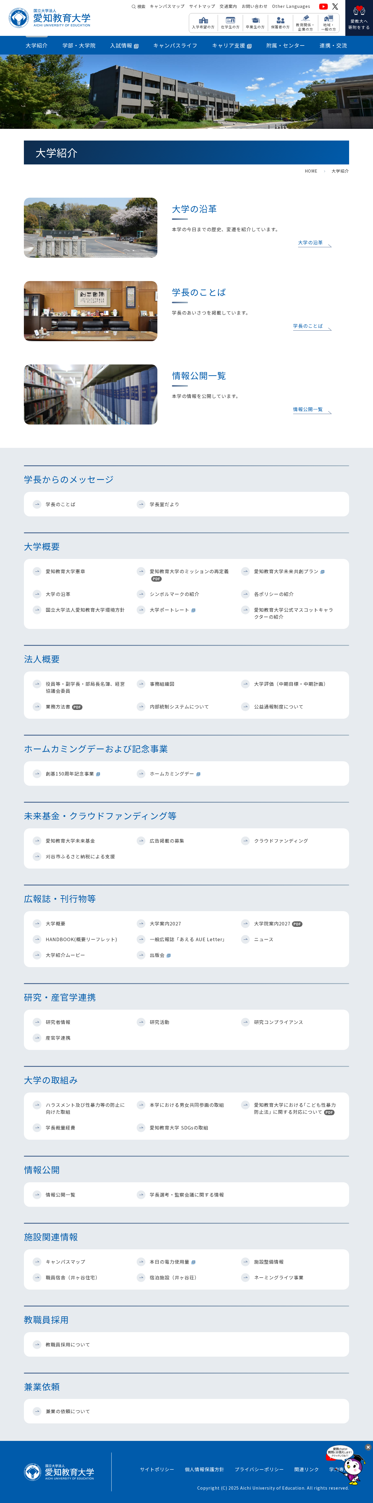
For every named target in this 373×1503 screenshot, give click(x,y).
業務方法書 (63, 706)
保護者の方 (280, 26)
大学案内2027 (165, 923)
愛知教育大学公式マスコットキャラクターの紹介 (293, 613)
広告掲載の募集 (167, 840)
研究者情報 (58, 1021)
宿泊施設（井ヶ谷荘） (174, 1277)
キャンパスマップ (167, 6)
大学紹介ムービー (65, 954)
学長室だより (165, 504)
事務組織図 (162, 683)
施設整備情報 (269, 1261)
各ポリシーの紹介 (274, 593)
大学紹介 (37, 45)
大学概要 (56, 923)
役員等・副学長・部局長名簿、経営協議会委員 (85, 687)
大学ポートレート (169, 609)
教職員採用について (68, 1344)
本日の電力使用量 (169, 1261)
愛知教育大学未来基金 (70, 840)
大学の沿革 (310, 242)
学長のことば (308, 325)
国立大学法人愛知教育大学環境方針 (85, 609)
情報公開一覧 (308, 409)
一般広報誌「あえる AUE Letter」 (188, 939)
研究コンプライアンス (278, 1021)
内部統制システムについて (179, 706)
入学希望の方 (203, 26)
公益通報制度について (279, 706)
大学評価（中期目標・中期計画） (291, 683)
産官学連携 (58, 1037)
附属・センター (285, 45)
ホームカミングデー (172, 773)
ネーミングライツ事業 (279, 1277)
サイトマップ (202, 6)
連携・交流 (333, 45)
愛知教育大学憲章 (65, 571)
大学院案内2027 (277, 923)
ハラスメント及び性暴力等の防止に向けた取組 (85, 1108)
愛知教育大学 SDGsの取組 (179, 1127)
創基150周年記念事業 (70, 773)
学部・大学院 (79, 45)
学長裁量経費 (60, 1127)
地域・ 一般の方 (328, 26)
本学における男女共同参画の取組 (187, 1104)
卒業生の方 (255, 26)
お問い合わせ (255, 6)
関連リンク (306, 1469)
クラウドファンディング (281, 840)
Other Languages (291, 6)
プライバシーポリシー (259, 1469)
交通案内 (228, 6)
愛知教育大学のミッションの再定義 (189, 574)
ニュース (264, 939)
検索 (141, 6)
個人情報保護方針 (204, 1469)
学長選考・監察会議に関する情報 (187, 1194)
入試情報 (121, 45)
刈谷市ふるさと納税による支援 (80, 856)
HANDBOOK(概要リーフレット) (81, 939)
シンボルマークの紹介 (174, 593)
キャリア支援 (228, 45)
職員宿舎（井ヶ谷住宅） (73, 1277)
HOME (311, 171)
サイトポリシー (157, 1469)
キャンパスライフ (175, 45)
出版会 (157, 954)
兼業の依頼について (68, 1411)
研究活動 (160, 1021)
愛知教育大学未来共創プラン (286, 571)
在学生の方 (230, 26)
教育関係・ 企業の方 (305, 26)
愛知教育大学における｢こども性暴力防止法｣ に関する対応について (295, 1108)
